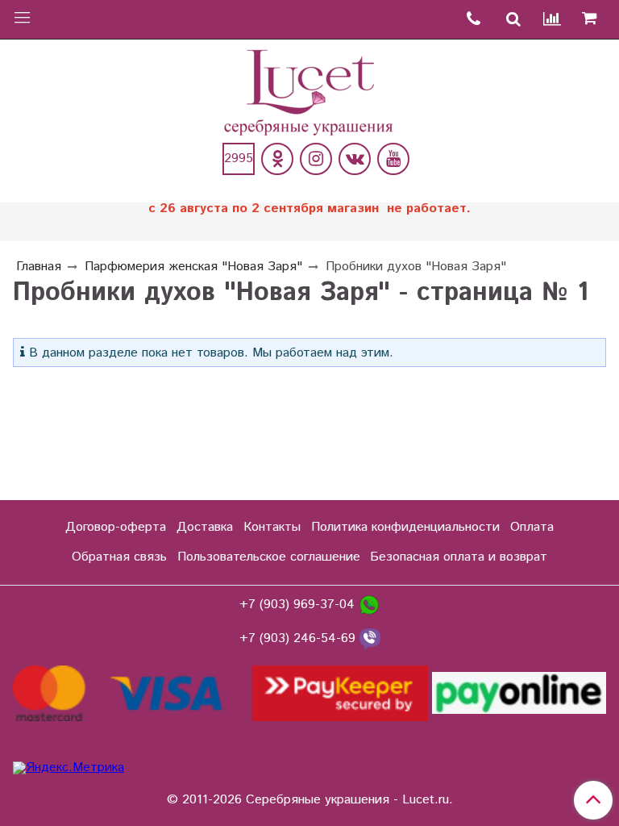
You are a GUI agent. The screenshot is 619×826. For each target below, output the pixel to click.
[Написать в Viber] (369, 638)
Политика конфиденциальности (405, 527)
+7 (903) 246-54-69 (299, 638)
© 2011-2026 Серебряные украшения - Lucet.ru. (310, 800)
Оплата (532, 527)
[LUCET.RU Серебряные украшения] (310, 91)
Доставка (205, 527)
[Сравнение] (553, 19)
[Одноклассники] (277, 159)
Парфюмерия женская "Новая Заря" (193, 266)
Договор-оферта (115, 527)
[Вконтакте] (355, 159)
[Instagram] (316, 159)
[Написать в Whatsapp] (369, 604)
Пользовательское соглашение (268, 557)
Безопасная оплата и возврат (458, 557)
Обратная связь (119, 557)
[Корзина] (595, 19)
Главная (38, 266)
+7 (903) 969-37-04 (299, 604)
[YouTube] (393, 159)
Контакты (272, 527)
